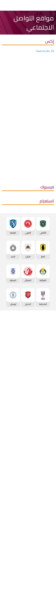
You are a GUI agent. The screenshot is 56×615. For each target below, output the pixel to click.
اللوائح (50, 567)
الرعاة (50, 377)
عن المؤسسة (47, 535)
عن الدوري (48, 359)
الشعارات (49, 522)
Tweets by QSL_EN (45, 51)
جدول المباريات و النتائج (42, 340)
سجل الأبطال (47, 363)
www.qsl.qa (25, 605)
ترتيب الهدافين (46, 349)
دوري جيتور (48, 389)
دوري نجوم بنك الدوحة (43, 336)
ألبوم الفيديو (47, 509)
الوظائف (49, 548)
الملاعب (49, 372)
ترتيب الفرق (48, 345)
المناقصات (48, 544)
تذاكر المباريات (46, 368)
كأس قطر (48, 420)
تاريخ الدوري (47, 354)
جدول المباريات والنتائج (43, 394)
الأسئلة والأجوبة (45, 584)
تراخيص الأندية (46, 562)
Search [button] (11, 5)
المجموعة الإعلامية (44, 513)
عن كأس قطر (47, 438)
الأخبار (50, 499)
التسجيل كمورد (46, 558)
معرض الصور (47, 504)
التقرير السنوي (46, 553)
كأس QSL (48, 455)
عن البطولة (48, 478)
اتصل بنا (49, 579)
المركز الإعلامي (46, 518)
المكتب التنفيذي (45, 539)
